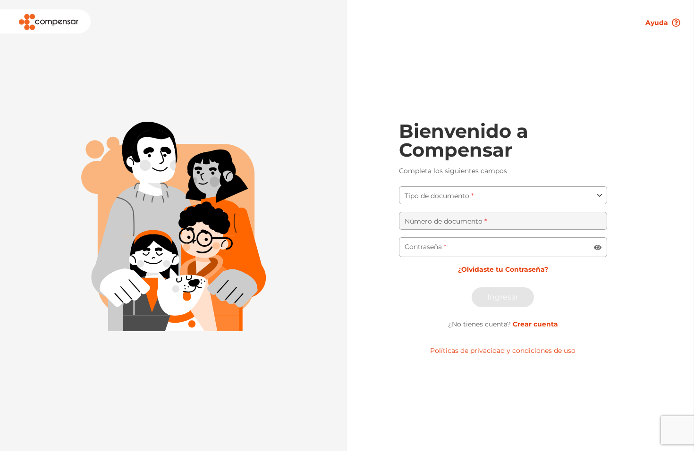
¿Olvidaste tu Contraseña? (503, 269)
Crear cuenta (534, 324)
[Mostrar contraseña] (597, 247)
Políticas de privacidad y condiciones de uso (503, 350)
